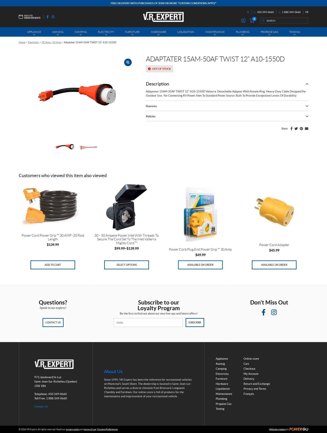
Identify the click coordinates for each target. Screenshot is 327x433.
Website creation (277, 429)
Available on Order (200, 264)
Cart (246, 363)
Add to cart (53, 264)
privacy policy (73, 429)
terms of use (90, 429)
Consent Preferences (107, 429)
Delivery (249, 378)
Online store (251, 358)
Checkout (249, 368)
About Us (113, 371)
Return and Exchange (257, 383)
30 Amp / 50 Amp (51, 42)
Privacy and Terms (255, 388)
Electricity (33, 42)
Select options (127, 264)
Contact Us (53, 322)
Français (249, 393)
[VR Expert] (163, 16)
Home (22, 42)
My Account (251, 373)
